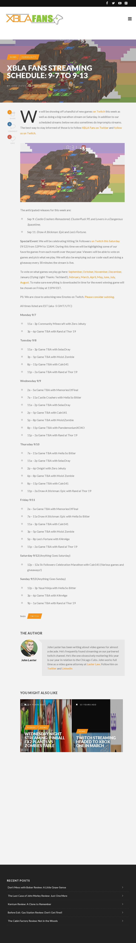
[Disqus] (72, 804)
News (13, 57)
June (106, 277)
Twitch (34, 616)
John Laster (18, 86)
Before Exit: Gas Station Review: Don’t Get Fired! (35, 912)
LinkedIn (67, 668)
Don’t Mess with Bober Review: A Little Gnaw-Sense (37, 887)
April (92, 277)
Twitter (51, 668)
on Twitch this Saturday (105, 241)
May (100, 277)
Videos (31, 727)
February (74, 277)
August (24, 282)
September (75, 271)
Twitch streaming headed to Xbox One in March (96, 742)
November (100, 271)
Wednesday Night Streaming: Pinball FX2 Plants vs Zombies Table (45, 740)
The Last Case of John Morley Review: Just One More (37, 895)
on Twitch (99, 111)
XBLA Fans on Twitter (95, 127)
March (85, 277)
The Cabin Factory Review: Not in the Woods (33, 920)
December (115, 271)
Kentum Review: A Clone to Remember (29, 904)
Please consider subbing (99, 296)
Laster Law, (93, 664)
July (112, 277)
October (88, 271)
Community (29, 57)
